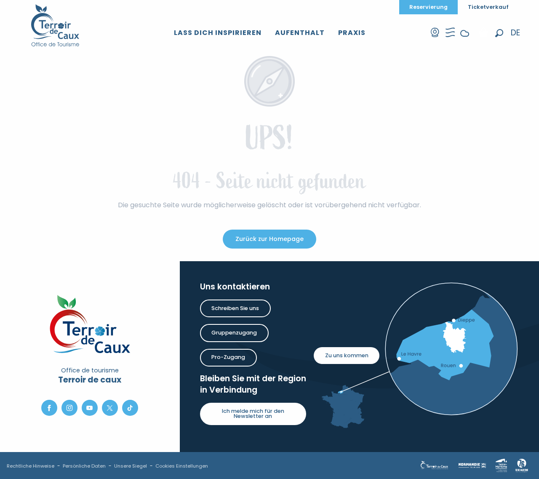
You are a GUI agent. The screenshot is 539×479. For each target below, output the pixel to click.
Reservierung (428, 7)
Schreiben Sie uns (235, 308)
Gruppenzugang (234, 332)
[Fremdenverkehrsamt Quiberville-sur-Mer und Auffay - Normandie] (55, 25)
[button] (499, 33)
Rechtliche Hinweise (30, 466)
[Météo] (465, 40)
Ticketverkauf (488, 7)
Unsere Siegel (130, 466)
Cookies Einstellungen (181, 466)
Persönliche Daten (84, 466)
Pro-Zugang (228, 357)
